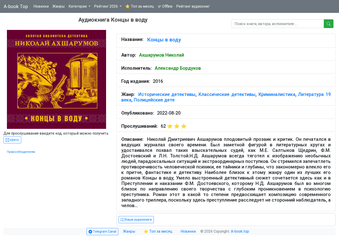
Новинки (41, 6)
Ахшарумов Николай (161, 55)
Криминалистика (276, 94)
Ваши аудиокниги (138, 219)
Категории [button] (78, 6)
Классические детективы (227, 94)
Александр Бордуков (178, 68)
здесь (14, 140)
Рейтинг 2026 (106, 6)
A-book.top (240, 231)
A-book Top (16, 6)
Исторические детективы (167, 94)
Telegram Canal (104, 231)
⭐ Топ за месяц (139, 6)
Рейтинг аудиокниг (193, 6)
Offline (166, 6)
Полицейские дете (154, 100)
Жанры (58, 6)
